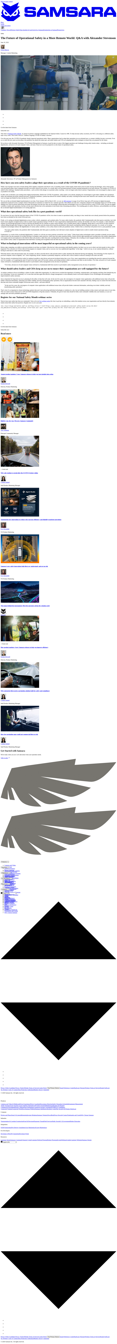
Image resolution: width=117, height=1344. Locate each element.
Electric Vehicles (19, 1107)
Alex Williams (5, 430)
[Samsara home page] (13, 858)
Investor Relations (32, 1115)
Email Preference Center (67, 1088)
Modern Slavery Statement (41, 1090)
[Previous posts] (4, 339)
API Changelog (14, 1134)
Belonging (24, 1115)
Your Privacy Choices (53, 1088)
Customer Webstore (76, 1140)
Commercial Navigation (8, 1107)
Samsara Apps (33, 1107)
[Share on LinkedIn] (8, 121)
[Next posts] (10, 339)
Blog (52, 1115)
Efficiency (13, 30)
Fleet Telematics (29, 1105)
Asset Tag (22, 1105)
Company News (5, 30)
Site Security (59, 1109)
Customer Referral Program (39, 1140)
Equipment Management (76, 1104)
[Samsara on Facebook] (5, 1071)
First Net (26, 1107)
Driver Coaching (35, 1104)
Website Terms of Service (31, 1088)
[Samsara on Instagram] (5, 1078)
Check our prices (6, 25)
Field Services (48, 1121)
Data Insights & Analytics (27, 30)
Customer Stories (9, 887)
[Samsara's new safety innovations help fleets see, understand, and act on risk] (20, 562)
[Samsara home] (58, 20)
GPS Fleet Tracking (39, 1105)
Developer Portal (9, 885)
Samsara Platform (30, 1109)
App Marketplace (9, 879)
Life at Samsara (39, 30)
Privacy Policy (5, 1088)
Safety (18, 30)
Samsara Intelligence (41, 1109)
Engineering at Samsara (50, 30)
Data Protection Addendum (26, 1090)
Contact (65, 1115)
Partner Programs (52, 1140)
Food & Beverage (9, 874)
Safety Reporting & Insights (60, 1104)
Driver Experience (9, 868)
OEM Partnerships (9, 876)
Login (2, 24)
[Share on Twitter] (5, 117)
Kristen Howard (5, 383)
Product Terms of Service (92, 1088)
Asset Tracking (14, 1105)
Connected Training (6, 1109)
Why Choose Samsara (87, 1115)
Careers (18, 1115)
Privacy (56, 1115)
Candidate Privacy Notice (16, 1088)
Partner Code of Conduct (11, 1090)
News (49, 1115)
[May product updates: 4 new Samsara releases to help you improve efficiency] (20, 641)
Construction (19, 1121)
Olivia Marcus (5, 50)
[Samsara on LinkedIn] (5, 1081)
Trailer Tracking (5, 1105)
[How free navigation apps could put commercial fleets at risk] (20, 731)
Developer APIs (9, 882)
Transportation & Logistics (12, 871)
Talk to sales (4, 758)
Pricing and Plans (6, 1115)
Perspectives (60, 30)
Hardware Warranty (79, 1088)
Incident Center (51, 1109)
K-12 (61, 1121)
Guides (69, 1140)
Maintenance (49, 1105)
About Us (13, 1115)
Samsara (3, 615)
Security (60, 1115)
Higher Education (75, 1121)
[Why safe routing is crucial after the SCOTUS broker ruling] (20, 466)
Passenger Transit (39, 1121)
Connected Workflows (18, 1109)
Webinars (64, 1140)
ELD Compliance (60, 1107)
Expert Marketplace (41, 1127)
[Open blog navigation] (2, 27)
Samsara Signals (86, 1140)
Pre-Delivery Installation (18, 1127)
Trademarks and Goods (74, 1115)
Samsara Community (10, 889)
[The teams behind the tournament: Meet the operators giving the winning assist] (20, 602)
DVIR (53, 1107)
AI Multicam (15, 1104)
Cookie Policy (43, 1088)
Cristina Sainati (5, 482)
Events (59, 1140)
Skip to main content (7, 1)
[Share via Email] (5, 124)
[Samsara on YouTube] (5, 1085)
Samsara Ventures (42, 1115)
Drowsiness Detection (46, 1104)
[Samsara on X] (5, 1075)
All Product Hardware (69, 1109)
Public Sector (56, 1121)
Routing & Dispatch (58, 1105)
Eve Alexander (5, 529)
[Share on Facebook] (5, 114)
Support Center (8, 890)
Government (66, 1121)
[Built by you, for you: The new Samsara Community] (20, 417)
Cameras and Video (10, 865)
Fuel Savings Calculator (44, 1107)
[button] (58, 980)
